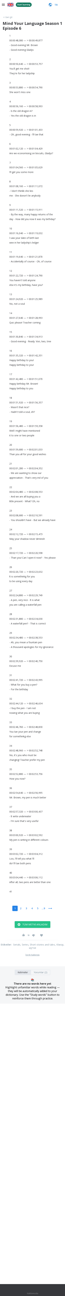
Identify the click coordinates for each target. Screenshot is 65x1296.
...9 (43, 908)
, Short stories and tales (41, 944)
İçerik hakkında (33, 955)
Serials (16, 944)
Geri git (8, 17)
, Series (24, 944)
